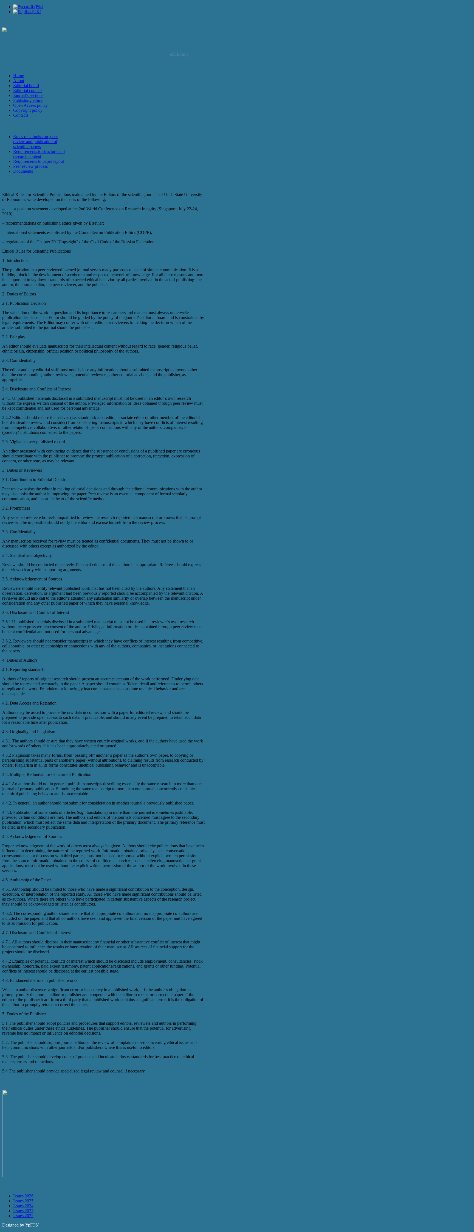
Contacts (20, 115)
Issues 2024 (23, 1205)
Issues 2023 (23, 1210)
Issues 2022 (23, 1215)
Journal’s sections (28, 95)
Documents (23, 171)
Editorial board (26, 85)
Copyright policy (28, 110)
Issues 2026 (23, 1196)
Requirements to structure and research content (39, 154)
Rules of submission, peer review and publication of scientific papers (35, 141)
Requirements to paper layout (38, 161)
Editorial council (27, 90)
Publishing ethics (28, 100)
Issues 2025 (23, 1201)
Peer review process (30, 166)
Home (18, 75)
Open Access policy (30, 105)
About (18, 80)
